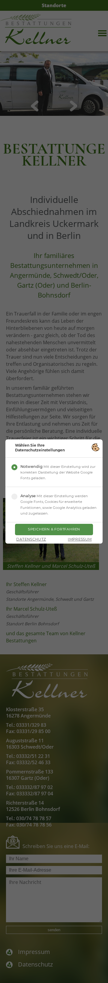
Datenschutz (31, 539)
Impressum (80, 539)
